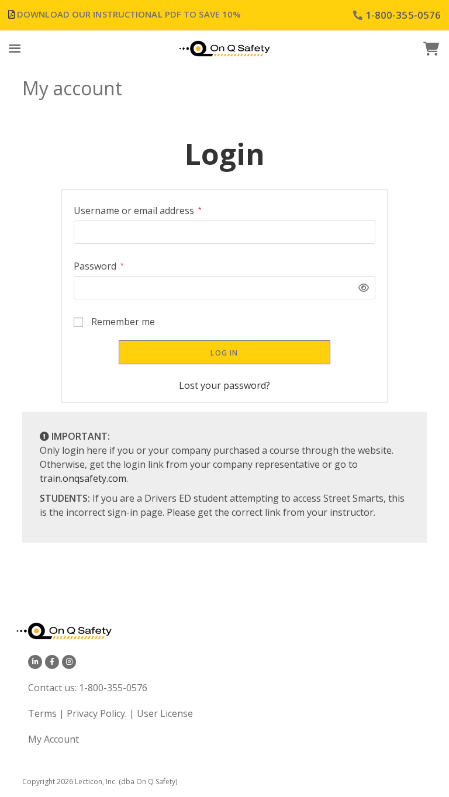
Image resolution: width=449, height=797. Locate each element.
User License (165, 713)
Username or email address (138, 210)
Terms (43, 713)
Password (99, 265)
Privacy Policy (96, 713)
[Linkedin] (35, 662)
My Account (53, 739)
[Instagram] (69, 662)
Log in (224, 353)
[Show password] (361, 288)
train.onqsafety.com (83, 478)
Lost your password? (224, 385)
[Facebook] (52, 662)
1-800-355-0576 (113, 687)
